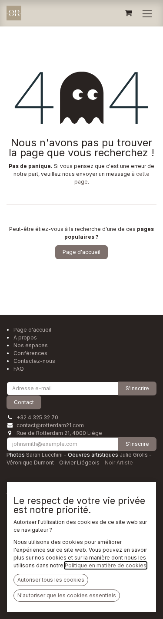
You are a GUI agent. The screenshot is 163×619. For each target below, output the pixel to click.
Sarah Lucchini (44, 454)
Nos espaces (30, 345)
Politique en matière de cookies (105, 565)
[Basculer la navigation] (147, 13)
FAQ (18, 368)
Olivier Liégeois (79, 462)
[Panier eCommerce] (128, 13)
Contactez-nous (34, 361)
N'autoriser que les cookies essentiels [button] (66, 595)
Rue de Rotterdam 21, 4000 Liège (59, 433)
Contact (24, 402)
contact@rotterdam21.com (50, 425)
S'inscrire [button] (137, 388)
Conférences (30, 353)
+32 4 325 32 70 (37, 417)
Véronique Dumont (30, 462)
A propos (25, 337)
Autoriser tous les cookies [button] (50, 579)
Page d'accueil (81, 252)
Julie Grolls (134, 454)
